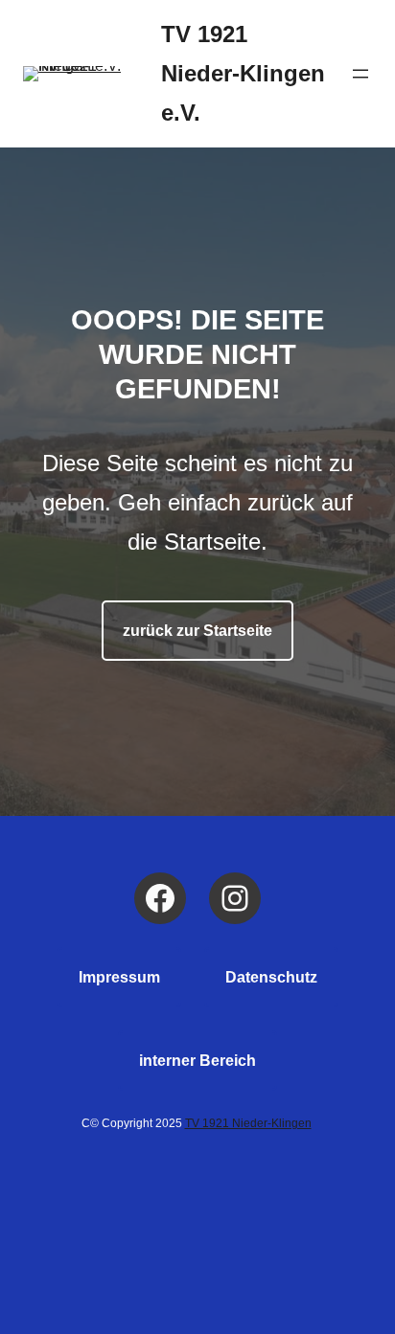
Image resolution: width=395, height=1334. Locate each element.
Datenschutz (271, 977)
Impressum (119, 977)
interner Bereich (197, 1060)
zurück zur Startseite (197, 630)
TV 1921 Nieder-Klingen (248, 1123)
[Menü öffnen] (360, 73)
